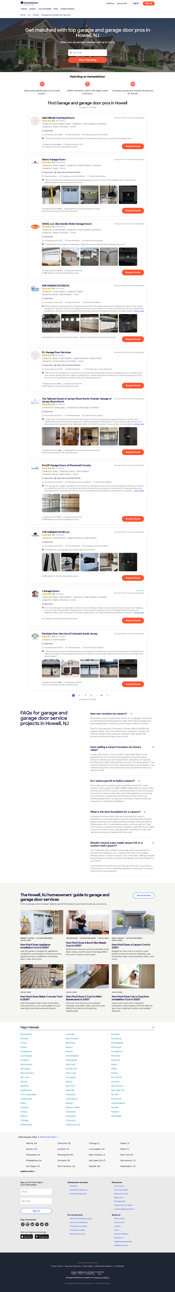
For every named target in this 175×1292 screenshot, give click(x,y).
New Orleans (72, 1038)
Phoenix (24, 1038)
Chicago (24, 1120)
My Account (119, 1186)
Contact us (118, 1238)
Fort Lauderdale (28, 1094)
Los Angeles (26, 1056)
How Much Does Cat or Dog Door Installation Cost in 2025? (130, 998)
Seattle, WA (94, 1166)
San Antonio (117, 1086)
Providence (116, 1051)
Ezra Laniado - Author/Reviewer (127, 938)
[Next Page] (107, 695)
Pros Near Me (119, 1201)
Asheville (70, 1090)
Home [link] (22, 15)
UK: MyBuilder (119, 1266)
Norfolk (114, 1094)
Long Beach (26, 1051)
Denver (24, 1081)
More (56, 9)
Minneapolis (71, 1060)
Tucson (23, 1043)
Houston (115, 1081)
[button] (51, 195)
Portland (115, 1034)
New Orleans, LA (97, 1155)
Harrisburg (116, 1038)
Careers (117, 1226)
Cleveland (71, 1116)
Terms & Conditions (102, 1278)
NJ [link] (29, 15)
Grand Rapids (72, 1056)
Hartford (24, 1086)
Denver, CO (31, 1149)
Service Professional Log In (81, 1219)
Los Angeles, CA (97, 1149)
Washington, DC (128, 1166)
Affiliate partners (121, 1245)
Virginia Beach (118, 1103)
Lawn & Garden (44, 9)
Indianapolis (26, 1124)
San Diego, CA (33, 1166)
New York (70, 1086)
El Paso (114, 1073)
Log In (136, 3)
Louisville (70, 1034)
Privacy (73, 1273)
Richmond (116, 1099)
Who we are (119, 1222)
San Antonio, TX (128, 1160)
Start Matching (87, 59)
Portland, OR (64, 1160)
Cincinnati (70, 1112)
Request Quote (133, 146)
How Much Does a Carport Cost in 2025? (131, 946)
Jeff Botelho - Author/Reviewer (81, 938)
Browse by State (48, 1137)
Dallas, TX (125, 1143)
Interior (24, 9)
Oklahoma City (73, 1124)
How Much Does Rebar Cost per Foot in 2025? (41, 998)
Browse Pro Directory (79, 1190)
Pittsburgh (116, 1047)
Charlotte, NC (64, 1143)
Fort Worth (116, 1077)
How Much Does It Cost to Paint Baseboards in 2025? (84, 998)
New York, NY (126, 1155)
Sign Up (148, 3)
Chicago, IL (94, 1143)
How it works (119, 1219)
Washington (26, 1090)
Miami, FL (124, 1149)
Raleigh (69, 1103)
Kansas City (71, 1068)
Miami (23, 1103)
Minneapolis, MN (65, 1155)
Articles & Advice (67, 9)
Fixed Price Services (78, 1194)
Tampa (23, 1112)
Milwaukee (116, 1116)
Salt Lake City (117, 1090)
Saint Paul (70, 1064)
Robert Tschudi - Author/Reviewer (36, 938)
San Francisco (27, 1073)
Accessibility (99, 1273)
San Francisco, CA (66, 1166)
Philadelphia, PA (34, 1160)
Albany (69, 1081)
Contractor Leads (77, 1230)
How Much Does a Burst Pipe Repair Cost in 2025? (86, 944)
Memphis (115, 1056)
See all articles (144, 895)
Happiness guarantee (123, 1241)
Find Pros (73, 1186)
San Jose (24, 1077)
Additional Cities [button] (27, 1171)
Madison (115, 1112)
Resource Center (121, 1194)
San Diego (25, 1068)
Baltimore (70, 1043)
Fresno (23, 1047)
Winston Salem (73, 1107)
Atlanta (23, 1116)
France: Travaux (57, 1266)
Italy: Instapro (88, 1266)
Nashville (115, 1060)
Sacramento (26, 1064)
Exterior (32, 9)
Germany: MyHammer (73, 1266)
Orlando (24, 1107)
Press (116, 1230)
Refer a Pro (118, 1197)
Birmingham (26, 1034)
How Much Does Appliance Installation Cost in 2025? (35, 946)
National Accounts (77, 1234)
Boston (69, 1047)
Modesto (24, 1060)
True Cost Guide (121, 1190)
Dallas (114, 1068)
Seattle (114, 1107)
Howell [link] (36, 15)
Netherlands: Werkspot (103, 1266)
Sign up (36, 1211)
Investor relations (121, 1234)
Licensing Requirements (124, 1209)
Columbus (71, 1120)
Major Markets (29, 1027)
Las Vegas (71, 1077)
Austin (114, 1064)
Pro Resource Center (78, 1226)
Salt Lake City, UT (97, 1160)
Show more (139, 311)
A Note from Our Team (123, 1205)
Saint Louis (71, 1073)
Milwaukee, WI (33, 1155)
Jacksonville (26, 1099)
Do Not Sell (89, 1273)
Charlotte (70, 1094)
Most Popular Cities (27, 1137)
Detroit (69, 1051)
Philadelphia (117, 1043)
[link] (87, 122)
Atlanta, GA (31, 1143)
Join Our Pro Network (79, 1222)
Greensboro (72, 1099)
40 (101, 695)
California (80, 1273)
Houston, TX (63, 1149)
